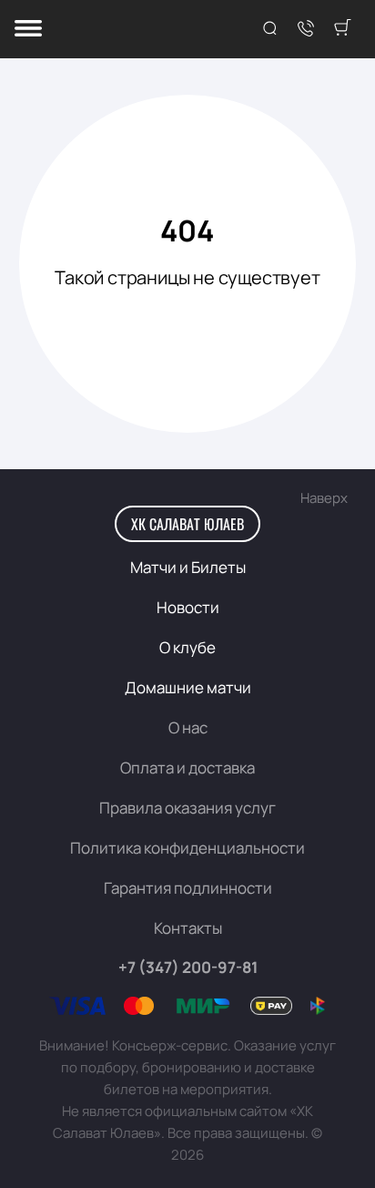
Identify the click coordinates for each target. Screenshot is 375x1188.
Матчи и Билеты (188, 567)
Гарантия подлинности (188, 887)
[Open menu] (28, 29)
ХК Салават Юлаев (187, 524)
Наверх (324, 497)
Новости (188, 607)
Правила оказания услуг (187, 807)
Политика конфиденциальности (187, 847)
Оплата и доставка (187, 767)
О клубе (187, 647)
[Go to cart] (342, 29)
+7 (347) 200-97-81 (188, 967)
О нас (188, 727)
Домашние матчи (188, 687)
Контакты (188, 927)
